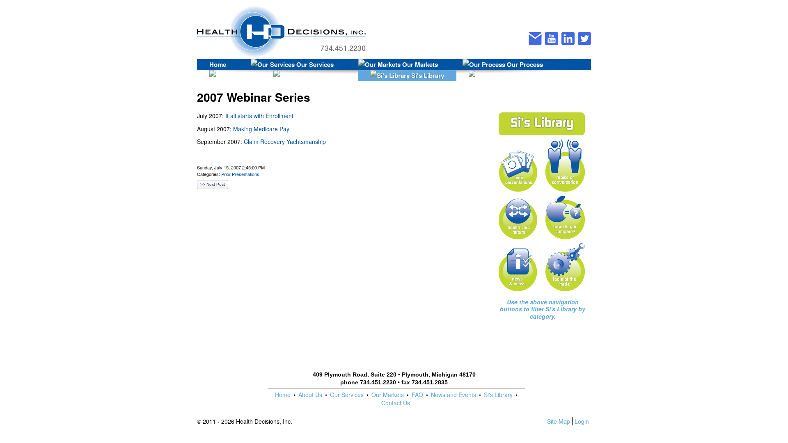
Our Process (524, 64)
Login (582, 421)
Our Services (314, 64)
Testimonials (530, 75)
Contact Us (329, 75)
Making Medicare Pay (261, 129)
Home (217, 64)
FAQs (240, 75)
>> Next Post (212, 184)
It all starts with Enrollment (259, 116)
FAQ (417, 394)
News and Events (453, 394)
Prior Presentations (240, 174)
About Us (310, 394)
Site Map (558, 421)
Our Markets (419, 64)
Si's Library (427, 75)
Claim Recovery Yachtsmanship (285, 141)
